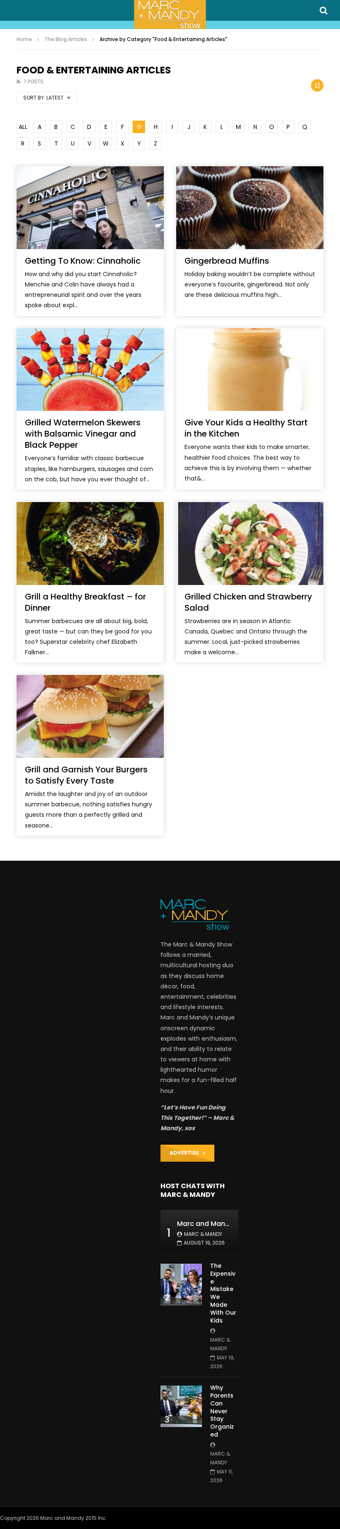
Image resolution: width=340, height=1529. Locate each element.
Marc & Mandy (203, 1234)
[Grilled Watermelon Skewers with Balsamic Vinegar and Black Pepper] (90, 369)
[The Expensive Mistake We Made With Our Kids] (181, 1284)
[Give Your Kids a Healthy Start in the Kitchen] (249, 369)
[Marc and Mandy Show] (170, 14)
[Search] (323, 10)
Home (24, 39)
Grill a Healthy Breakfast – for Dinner (85, 602)
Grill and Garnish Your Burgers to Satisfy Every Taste (86, 775)
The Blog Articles (65, 39)
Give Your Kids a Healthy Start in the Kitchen (246, 428)
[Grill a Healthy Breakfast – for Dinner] (90, 543)
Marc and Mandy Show (215, 1223)
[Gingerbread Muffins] (249, 207)
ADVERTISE (186, 1152)
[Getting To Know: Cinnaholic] (90, 207)
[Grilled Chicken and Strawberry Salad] (249, 543)
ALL (23, 127)
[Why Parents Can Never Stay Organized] (181, 1406)
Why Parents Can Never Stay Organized (222, 1411)
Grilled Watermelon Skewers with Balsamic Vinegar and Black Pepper (83, 434)
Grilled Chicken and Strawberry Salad (248, 602)
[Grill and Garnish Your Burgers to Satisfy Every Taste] (90, 716)
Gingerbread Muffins (227, 261)
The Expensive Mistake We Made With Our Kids (223, 1293)
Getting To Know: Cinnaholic (83, 261)
